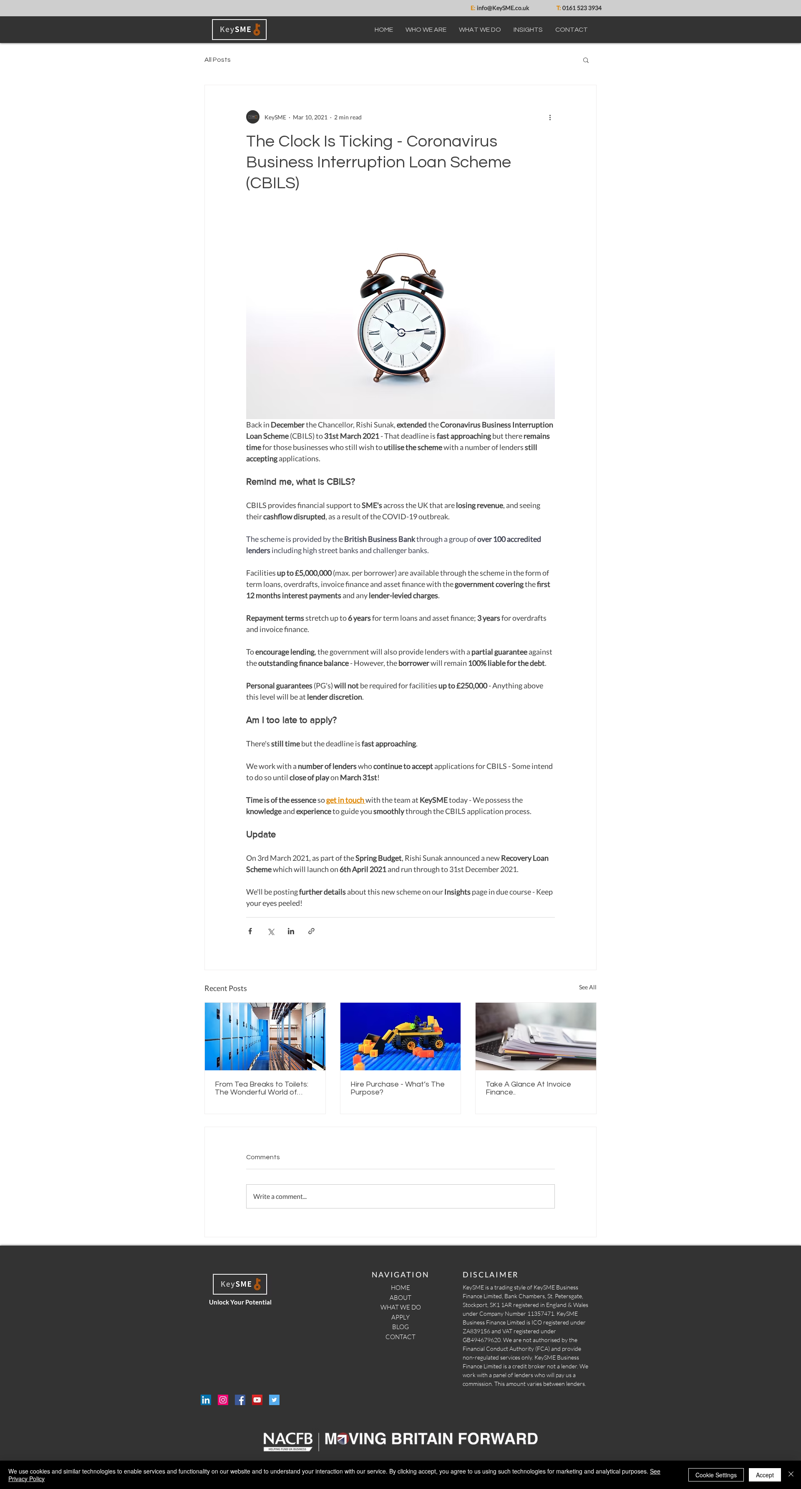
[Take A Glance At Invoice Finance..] (536, 1036)
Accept (765, 1475)
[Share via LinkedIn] (291, 931)
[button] (586, 59)
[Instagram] (223, 1400)
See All (588, 987)
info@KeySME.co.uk (502, 7)
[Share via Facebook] (250, 931)
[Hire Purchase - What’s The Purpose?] (400, 1036)
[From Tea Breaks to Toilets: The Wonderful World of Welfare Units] (265, 1036)
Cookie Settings (716, 1475)
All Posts (217, 59)
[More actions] (550, 117)
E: (473, 7)
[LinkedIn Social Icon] (206, 1400)
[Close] (791, 1474)
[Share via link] (311, 931)
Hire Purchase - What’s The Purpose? (397, 1088)
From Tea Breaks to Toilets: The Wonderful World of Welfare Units (261, 1088)
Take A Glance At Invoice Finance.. (528, 1088)
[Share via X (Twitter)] (271, 931)
